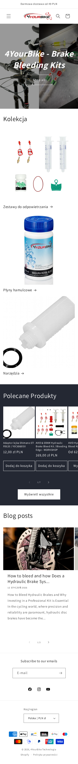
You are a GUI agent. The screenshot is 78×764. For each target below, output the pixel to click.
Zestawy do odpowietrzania (25, 206)
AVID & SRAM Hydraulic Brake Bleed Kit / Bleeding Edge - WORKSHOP (51, 446)
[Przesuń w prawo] (48, 482)
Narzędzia (11, 373)
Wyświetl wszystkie (39, 494)
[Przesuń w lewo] (29, 482)
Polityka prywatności (45, 754)
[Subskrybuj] (60, 673)
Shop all (39, 80)
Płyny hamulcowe (17, 290)
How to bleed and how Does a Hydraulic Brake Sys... (36, 578)
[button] (8, 16)
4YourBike (36, 749)
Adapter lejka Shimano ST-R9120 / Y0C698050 (18, 444)
